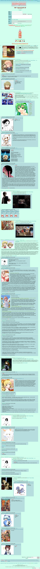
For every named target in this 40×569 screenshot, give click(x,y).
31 (2, 561)
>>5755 (12, 499)
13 (17, 560)
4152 (19, 93)
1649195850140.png (17, 294)
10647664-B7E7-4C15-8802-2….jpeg (23, 258)
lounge (5, 0)
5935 (14, 452)
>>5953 (36, 60)
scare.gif (16, 79)
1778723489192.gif (7, 164)
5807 (25, 458)
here (8, 291)
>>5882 (30, 101)
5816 (14, 469)
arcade (8, 0)
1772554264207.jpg (7, 428)
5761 (14, 512)
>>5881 (16, 119)
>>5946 (28, 194)
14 (18, 560)
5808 (26, 460)
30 (1, 561)
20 (26, 560)
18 (23, 560)
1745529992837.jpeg (7, 258)
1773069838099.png (7, 544)
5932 (14, 472)
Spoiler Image (30, 14)
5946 (14, 209)
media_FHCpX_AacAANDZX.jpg (19, 529)
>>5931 (3, 75)
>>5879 (12, 150)
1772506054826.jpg (7, 414)
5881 (28, 101)
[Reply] (37, 45)
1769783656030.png (7, 59)
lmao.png (31, 102)
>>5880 (30, 103)
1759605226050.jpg (7, 498)
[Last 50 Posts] (29, 93)
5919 (14, 442)
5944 (28, 223)
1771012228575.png (21, 102)
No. (28, 45)
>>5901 (3, 373)
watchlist (36, 0)
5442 (14, 267)
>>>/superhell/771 (23, 53)
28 (36, 560)
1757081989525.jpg (7, 476)
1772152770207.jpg (7, 378)
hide (3, 59)
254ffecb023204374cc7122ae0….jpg (20, 498)
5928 (29, 64)
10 (13, 560)
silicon (18, 0)
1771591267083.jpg (7, 133)
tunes (14, 0)
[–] (0, 45)
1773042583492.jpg (7, 529)
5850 (27, 60)
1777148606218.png (7, 190)
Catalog (9, 561)
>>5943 (3, 217)
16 (21, 560)
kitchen (12, 0)
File (12, 19)
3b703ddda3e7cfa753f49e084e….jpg (19, 378)
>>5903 (16, 379)
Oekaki (17, 19)
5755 (27, 481)
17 (22, 560)
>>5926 (16, 528)
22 (28, 560)
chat (28, 0)
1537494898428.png (17, 59)
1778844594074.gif (7, 79)
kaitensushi (2, 0)
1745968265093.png (7, 294)
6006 (29, 45)
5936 (14, 403)
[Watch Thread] (32, 45)
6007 (32, 51)
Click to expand (14, 255)
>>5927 (3, 453)
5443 (14, 293)
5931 (28, 70)
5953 (14, 78)
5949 (14, 163)
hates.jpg (17, 133)
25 (32, 560)
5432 (14, 257)
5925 (14, 528)
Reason (27, 558)
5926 (14, 543)
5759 (14, 497)
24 (31, 560)
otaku (21, 0)
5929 (28, 67)
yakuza (23, 0)
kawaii (10, 0)
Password (29, 557)
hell (25, 0)
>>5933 (16, 165)
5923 (14, 445)
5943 (26, 194)
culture (16, 0)
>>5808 (34, 458)
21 (27, 560)
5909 (11, 377)
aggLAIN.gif (15, 164)
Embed (14, 19)
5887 (14, 132)
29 (37, 560)
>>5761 (16, 497)
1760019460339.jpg (7, 513)
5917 (14, 392)
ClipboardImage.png (3, 213)
